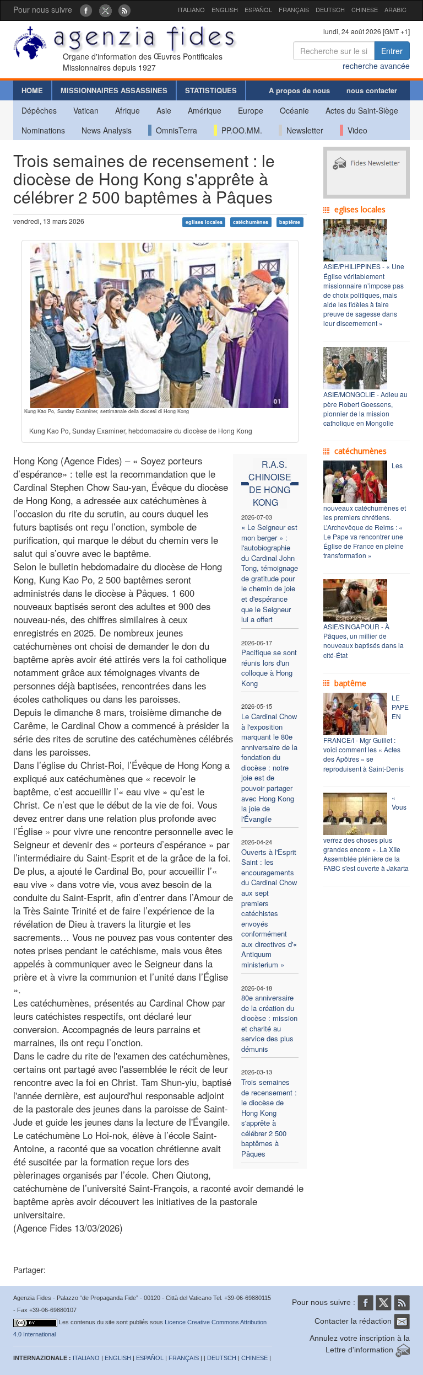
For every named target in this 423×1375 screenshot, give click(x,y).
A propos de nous (299, 90)
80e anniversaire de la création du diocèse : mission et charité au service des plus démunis (269, 1023)
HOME (32, 90)
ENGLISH (225, 9)
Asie (163, 110)
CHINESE (364, 9)
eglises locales (204, 222)
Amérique (204, 110)
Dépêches (39, 110)
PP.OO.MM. (239, 130)
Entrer (392, 50)
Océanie (294, 110)
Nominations (43, 130)
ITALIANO (191, 9)
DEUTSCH (330, 9)
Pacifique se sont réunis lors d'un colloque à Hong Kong (269, 667)
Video (355, 130)
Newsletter (302, 130)
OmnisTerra (174, 130)
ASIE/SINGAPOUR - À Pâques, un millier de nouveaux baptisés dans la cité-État (363, 640)
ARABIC (395, 9)
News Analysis (107, 130)
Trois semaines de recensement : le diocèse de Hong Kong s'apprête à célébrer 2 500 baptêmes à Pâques (269, 1118)
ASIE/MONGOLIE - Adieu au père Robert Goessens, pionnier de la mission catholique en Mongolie (365, 408)
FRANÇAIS (294, 9)
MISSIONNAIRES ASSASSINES (114, 90)
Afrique (127, 110)
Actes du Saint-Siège (362, 110)
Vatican (86, 110)
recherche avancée (376, 65)
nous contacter (371, 90)
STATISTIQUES (211, 90)
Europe (250, 110)
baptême (289, 222)
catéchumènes (250, 222)
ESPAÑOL (258, 9)
